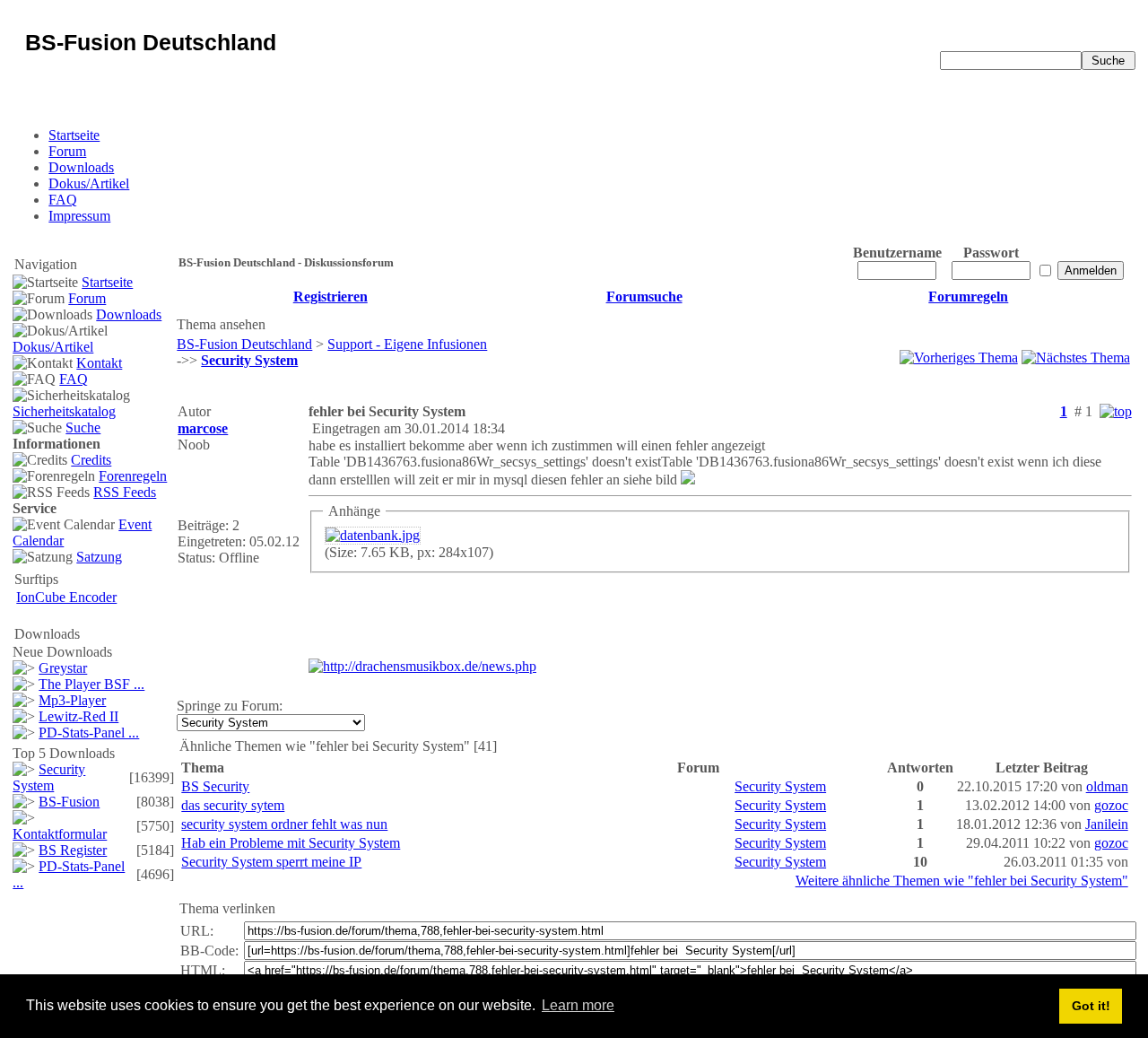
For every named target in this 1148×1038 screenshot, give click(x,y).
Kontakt (99, 363)
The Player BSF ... (91, 684)
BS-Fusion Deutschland (244, 344)
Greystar (63, 668)
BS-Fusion (69, 801)
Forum (67, 151)
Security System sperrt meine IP (271, 861)
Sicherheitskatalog (64, 411)
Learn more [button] (578, 1005)
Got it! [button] (1091, 1006)
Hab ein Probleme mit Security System (290, 842)
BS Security (215, 786)
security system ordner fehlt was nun (284, 824)
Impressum (79, 215)
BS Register (73, 850)
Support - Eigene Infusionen (407, 344)
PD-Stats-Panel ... (89, 732)
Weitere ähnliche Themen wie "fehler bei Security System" (962, 880)
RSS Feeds (124, 492)
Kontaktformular (60, 834)
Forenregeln (133, 476)
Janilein (1106, 824)
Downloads (81, 167)
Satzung (99, 556)
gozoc (1111, 805)
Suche (82, 427)
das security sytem (232, 805)
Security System (49, 777)
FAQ (62, 199)
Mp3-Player (72, 700)
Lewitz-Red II (78, 716)
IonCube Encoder (66, 597)
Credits (91, 459)
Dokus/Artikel (88, 183)
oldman (1107, 786)
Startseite (74, 135)
